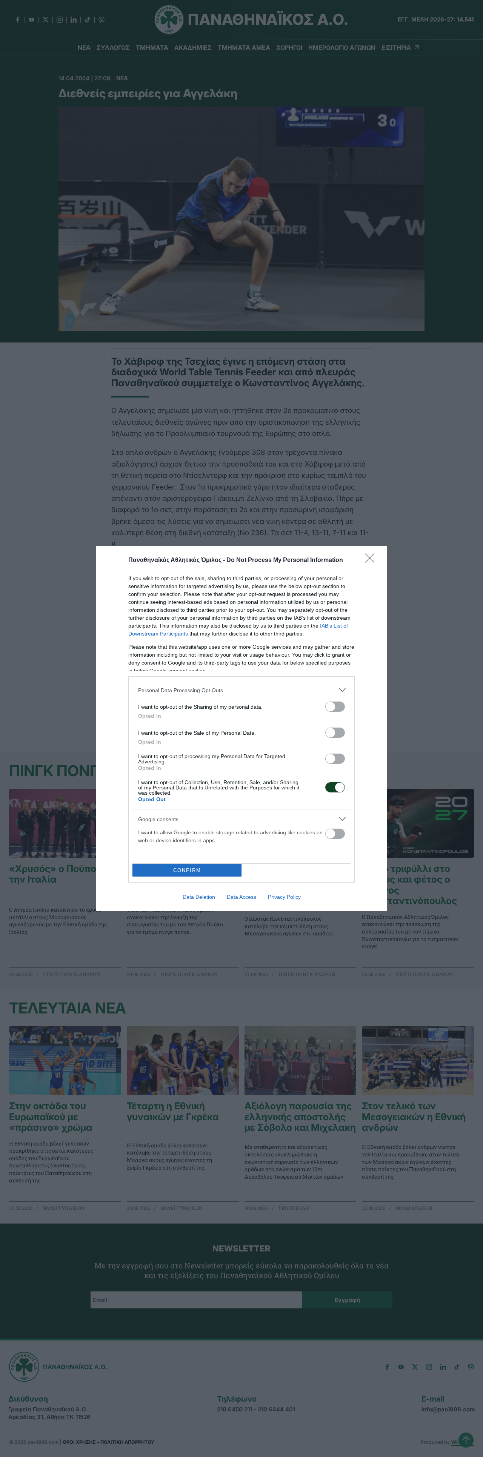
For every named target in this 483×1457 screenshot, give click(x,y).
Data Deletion (199, 897)
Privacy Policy (284, 897)
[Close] (372, 560)
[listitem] (241, 690)
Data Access (241, 897)
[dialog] (241, 728)
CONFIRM (187, 870)
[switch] (335, 707)
